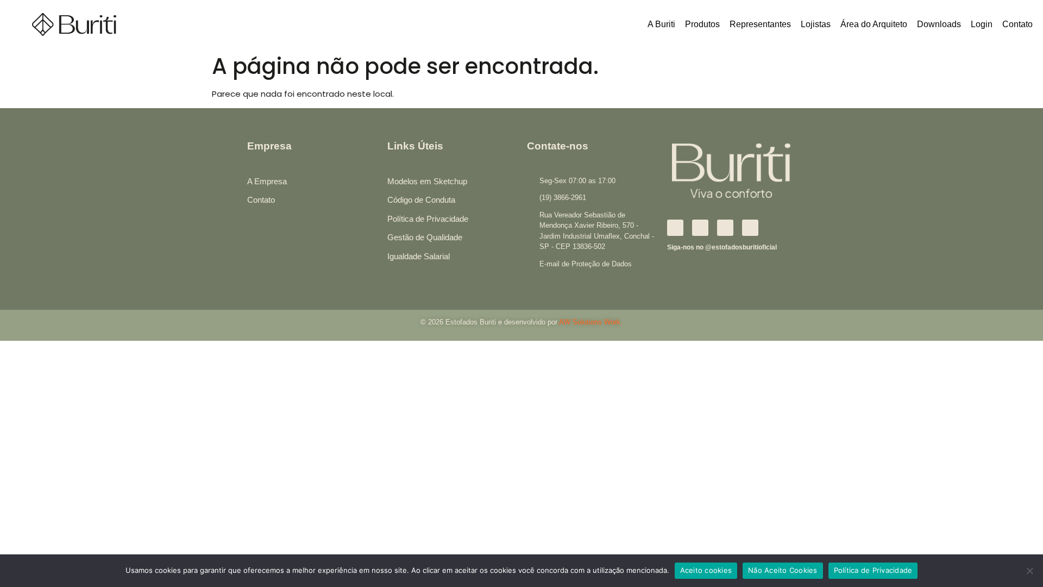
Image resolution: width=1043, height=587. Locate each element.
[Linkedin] (725, 228)
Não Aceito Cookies (783, 570)
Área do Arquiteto (873, 24)
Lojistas (816, 24)
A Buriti (661, 24)
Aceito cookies (706, 570)
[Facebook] (675, 228)
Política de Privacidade (873, 570)
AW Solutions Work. (591, 322)
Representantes (760, 24)
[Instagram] (700, 228)
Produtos (702, 24)
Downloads (939, 24)
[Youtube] (750, 228)
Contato (1017, 24)
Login (981, 24)
